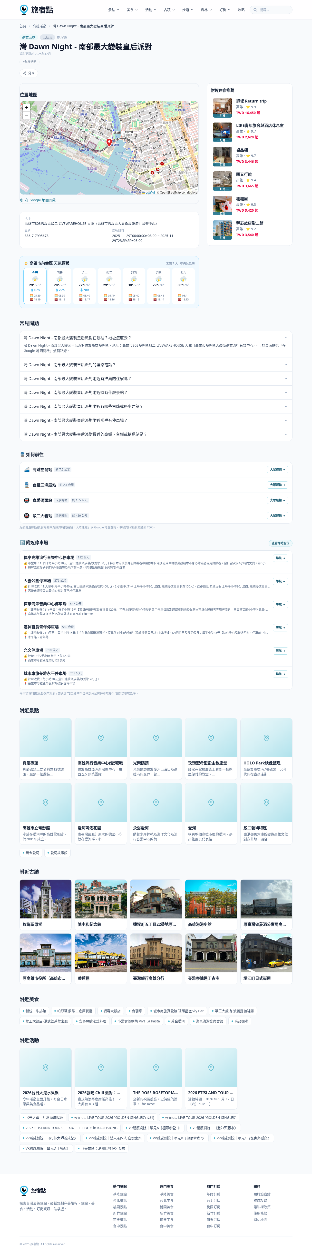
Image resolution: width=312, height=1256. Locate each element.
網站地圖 (260, 1219)
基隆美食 (167, 1194)
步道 (185, 9)
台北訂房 (213, 1200)
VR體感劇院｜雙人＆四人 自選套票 (115, 1138)
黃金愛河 (32, 852)
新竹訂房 (213, 1213)
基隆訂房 (213, 1194)
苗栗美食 (167, 1219)
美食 (130, 9)
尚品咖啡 (241, 1021)
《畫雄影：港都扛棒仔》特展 (103, 1148)
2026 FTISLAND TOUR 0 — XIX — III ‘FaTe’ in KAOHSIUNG (71, 1127)
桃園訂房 (213, 1207)
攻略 (241, 9)
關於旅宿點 (262, 1194)
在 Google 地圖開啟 (40, 200)
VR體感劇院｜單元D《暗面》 (48, 1148)
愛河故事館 (59, 852)
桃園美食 (167, 1207)
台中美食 (167, 1226)
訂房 (222, 9)
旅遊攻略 (260, 1200)
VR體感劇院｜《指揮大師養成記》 (52, 1138)
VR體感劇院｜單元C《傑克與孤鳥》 (244, 1138)
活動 (148, 9)
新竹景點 (120, 1213)
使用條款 (260, 1213)
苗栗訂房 (213, 1219)
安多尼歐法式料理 (92, 1021)
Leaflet (150, 192)
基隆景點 (120, 1194)
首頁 (23, 26)
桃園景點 (120, 1207)
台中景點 (120, 1226)
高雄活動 (39, 26)
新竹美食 (167, 1213)
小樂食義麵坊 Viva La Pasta (138, 1021)
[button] (109, 143)
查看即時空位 (280, 543)
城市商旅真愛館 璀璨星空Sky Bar (178, 1011)
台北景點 (120, 1200)
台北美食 (167, 1200)
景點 (111, 9)
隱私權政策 (262, 1207)
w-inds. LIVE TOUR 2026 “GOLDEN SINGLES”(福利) (114, 1117)
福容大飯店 (112, 1011)
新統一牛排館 (36, 1011)
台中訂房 (213, 1226)
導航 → (280, 558)
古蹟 (167, 9)
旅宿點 (42, 10)
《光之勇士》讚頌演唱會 (44, 1117)
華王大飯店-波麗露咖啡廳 (234, 1011)
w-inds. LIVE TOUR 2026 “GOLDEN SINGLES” (200, 1117)
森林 (204, 9)
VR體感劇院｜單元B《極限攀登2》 (179, 1138)
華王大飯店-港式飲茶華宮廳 (47, 1021)
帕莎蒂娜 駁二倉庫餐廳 (74, 1011)
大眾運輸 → (277, 469)
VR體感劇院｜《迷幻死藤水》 (215, 1127)
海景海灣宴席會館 (209, 1021)
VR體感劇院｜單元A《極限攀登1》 (155, 1127)
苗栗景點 (120, 1219)
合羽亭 (137, 1011)
